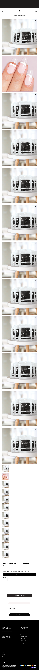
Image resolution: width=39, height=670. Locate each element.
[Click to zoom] (36, 20)
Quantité (4, 577)
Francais (14, 608)
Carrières (3, 652)
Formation (3, 654)
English (10, 608)
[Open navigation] (6, 11)
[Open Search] (35, 11)
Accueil (14, 15)
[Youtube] (4, 4)
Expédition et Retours (5, 656)
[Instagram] (2, 4)
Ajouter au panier (19, 574)
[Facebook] (1, 4)
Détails (4, 569)
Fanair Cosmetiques (12, 665)
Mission (3, 649)
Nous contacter (4, 650)
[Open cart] (36, 11)
